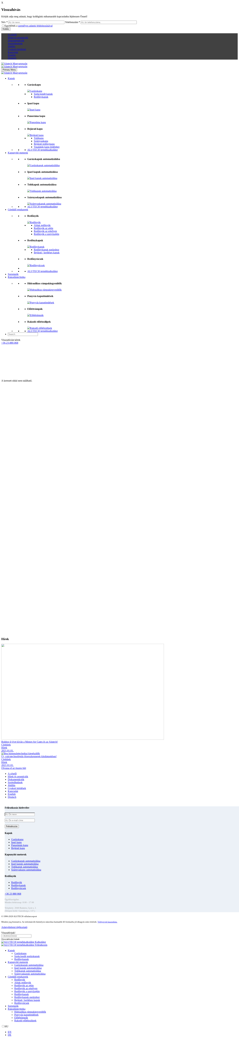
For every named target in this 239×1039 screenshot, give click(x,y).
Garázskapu (17, 839)
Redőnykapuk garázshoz (46, 249)
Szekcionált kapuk (43, 94)
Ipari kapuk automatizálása (25, 864)
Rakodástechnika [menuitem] (16, 1009)
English (12, 55)
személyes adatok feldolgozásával (35, 25)
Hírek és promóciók (18, 37)
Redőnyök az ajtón (43, 228)
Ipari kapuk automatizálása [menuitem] (28, 968)
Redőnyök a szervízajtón (46, 234)
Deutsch (12, 58)
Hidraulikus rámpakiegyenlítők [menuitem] (30, 1011)
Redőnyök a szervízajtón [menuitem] (27, 991)
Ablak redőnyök (42, 225)
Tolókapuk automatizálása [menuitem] (27, 971)
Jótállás (11, 46)
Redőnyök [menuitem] (19, 979)
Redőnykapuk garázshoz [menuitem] (27, 997)
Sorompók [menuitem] (13, 1006)
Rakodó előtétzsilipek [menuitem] (25, 1020)
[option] (123, 1032)
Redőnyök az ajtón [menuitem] (24, 985)
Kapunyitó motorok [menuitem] (18, 962)
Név (4, 22)
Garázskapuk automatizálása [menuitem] (28, 965)
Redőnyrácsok (18, 888)
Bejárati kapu (18, 848)
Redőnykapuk (41, 96)
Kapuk (11, 78)
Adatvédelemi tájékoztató (14, 927)
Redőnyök (16, 882)
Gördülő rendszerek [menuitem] (18, 976)
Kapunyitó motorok (18, 152)
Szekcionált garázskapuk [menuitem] (27, 956)
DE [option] (9, 1034)
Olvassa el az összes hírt (13, 768)
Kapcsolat (13, 52)
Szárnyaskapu (41, 141)
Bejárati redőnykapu (44, 144)
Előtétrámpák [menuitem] (21, 1017)
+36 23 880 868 (13, 893)
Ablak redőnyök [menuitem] (22, 982)
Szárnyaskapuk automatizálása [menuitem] (30, 973)
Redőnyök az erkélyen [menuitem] (25, 988)
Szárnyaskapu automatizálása (26, 869)
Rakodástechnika (16, 277)
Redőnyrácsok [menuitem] (21, 1003)
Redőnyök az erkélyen (45, 231)
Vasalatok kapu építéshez (47, 146)
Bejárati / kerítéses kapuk (47, 252)
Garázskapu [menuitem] (20, 953)
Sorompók (13, 274)
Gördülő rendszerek (18, 209)
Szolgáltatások (15, 43)
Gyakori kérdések (17, 49)
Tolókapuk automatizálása (24, 866)
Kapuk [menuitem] (11, 950)
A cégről (12, 34)
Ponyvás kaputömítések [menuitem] (26, 1014)
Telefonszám (72, 22)
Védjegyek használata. (107, 922)
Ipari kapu (16, 842)
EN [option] (9, 1032)
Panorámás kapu (19, 845)
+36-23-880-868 (9, 342)
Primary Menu (9, 70)
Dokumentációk (16, 40)
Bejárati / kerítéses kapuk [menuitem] (27, 1000)
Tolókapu (39, 138)
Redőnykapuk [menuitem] (21, 959)
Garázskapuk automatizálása (25, 861)
